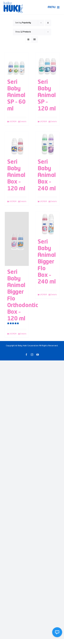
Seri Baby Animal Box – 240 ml (47, 175)
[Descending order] (48, 23)
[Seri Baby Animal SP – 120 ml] (47, 64)
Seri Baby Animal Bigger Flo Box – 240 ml (47, 262)
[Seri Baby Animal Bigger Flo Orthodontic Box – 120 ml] (17, 239)
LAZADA (12, 122)
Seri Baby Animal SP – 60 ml (16, 95)
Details (23, 122)
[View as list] (35, 40)
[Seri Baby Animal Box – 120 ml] (17, 144)
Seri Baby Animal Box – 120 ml (16, 175)
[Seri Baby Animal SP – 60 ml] (17, 64)
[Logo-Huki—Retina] (13, 3)
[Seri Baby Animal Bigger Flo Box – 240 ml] (47, 224)
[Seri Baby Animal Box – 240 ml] (47, 144)
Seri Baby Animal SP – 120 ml (47, 95)
